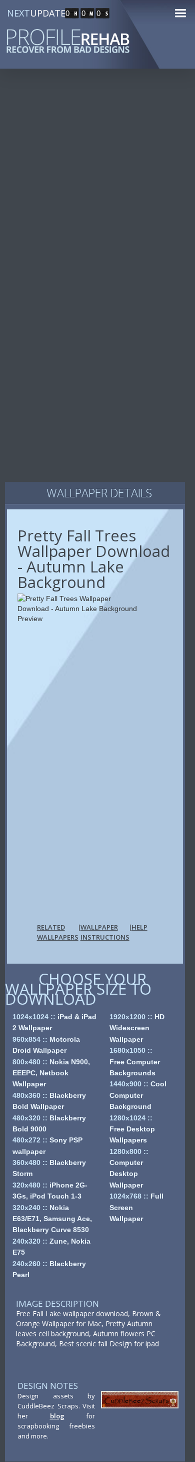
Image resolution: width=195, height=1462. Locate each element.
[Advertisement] (97, 184)
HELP (140, 927)
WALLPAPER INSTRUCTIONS (105, 932)
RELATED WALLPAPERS (57, 932)
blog (57, 1415)
